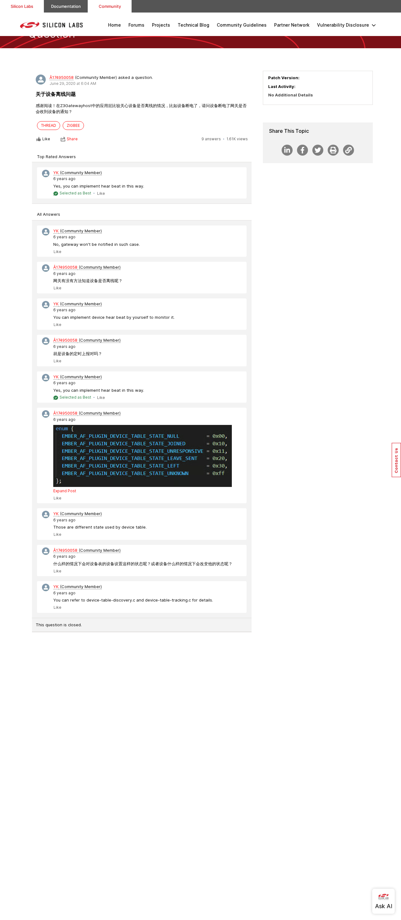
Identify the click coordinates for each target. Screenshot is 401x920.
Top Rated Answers (56, 156)
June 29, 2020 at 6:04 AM (72, 83)
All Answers (48, 214)
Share (72, 139)
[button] (396, 460)
